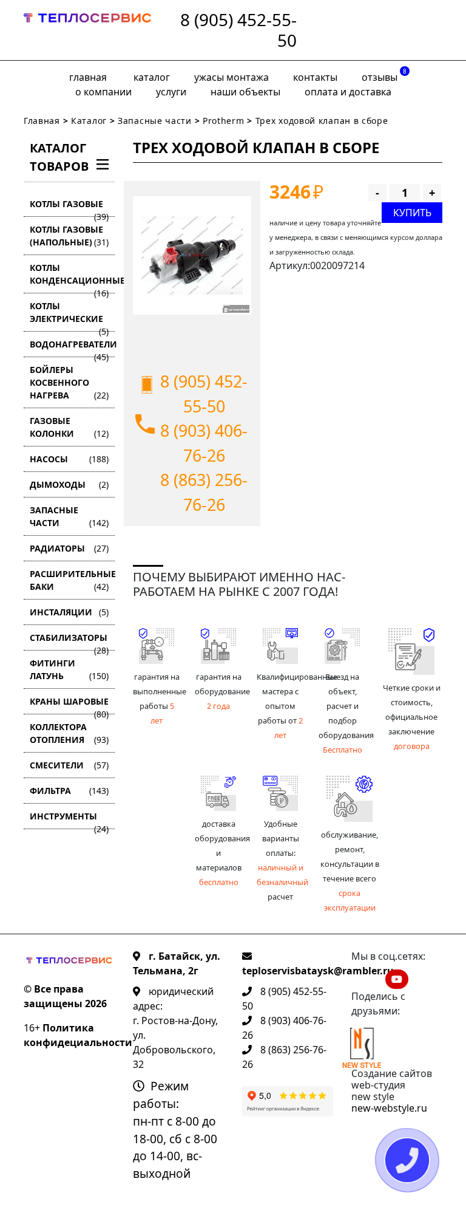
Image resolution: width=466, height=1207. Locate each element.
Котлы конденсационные (72, 277)
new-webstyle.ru (389, 1108)
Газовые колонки (69, 427)
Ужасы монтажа (231, 77)
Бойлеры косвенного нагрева (69, 382)
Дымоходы (69, 484)
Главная (88, 77)
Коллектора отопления (69, 733)
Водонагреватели (72, 347)
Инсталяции (69, 612)
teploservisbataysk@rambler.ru (318, 970)
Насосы (69, 459)
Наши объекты (245, 91)
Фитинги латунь (69, 669)
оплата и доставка (348, 91)
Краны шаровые (69, 705)
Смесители (69, 765)
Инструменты (69, 819)
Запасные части (155, 120)
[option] (192, 255)
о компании (103, 91)
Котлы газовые (69, 207)
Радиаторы (69, 548)
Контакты (315, 77)
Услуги (171, 91)
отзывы (384, 75)
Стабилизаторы (69, 641)
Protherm (224, 120)
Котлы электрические (69, 316)
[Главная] (87, 30)
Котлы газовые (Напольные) (69, 236)
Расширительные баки (72, 580)
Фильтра (69, 790)
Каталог (151, 77)
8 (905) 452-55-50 (238, 30)
